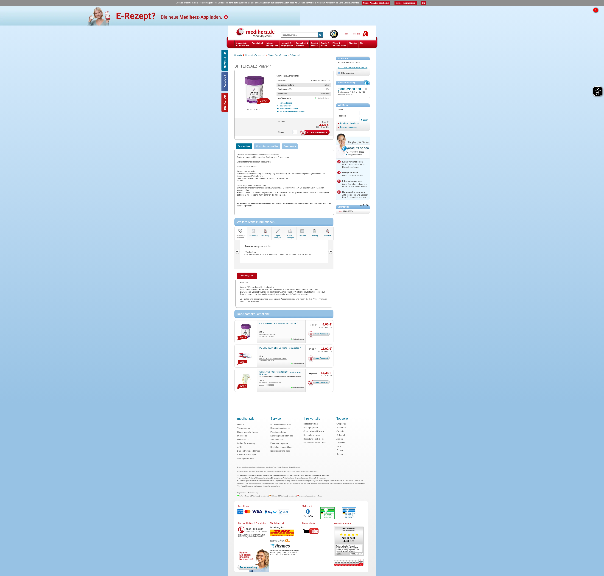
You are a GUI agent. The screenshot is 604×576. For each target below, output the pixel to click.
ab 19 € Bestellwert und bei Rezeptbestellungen (354, 164)
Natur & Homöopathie (272, 44)
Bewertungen (290, 146)
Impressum (242, 436)
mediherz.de (245, 418)
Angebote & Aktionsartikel (242, 44)
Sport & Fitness (314, 44)
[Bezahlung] (269, 512)
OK (423, 3)
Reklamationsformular (280, 428)
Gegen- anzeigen (277, 237)
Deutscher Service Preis (314, 443)
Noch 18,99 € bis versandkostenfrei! (352, 67)
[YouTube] (311, 531)
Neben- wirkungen (290, 237)
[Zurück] (237, 251)
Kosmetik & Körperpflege (287, 44)
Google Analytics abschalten (376, 3)
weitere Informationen (405, 3)
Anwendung (253, 236)
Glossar (240, 424)
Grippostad (341, 424)
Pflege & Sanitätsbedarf (339, 44)
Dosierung (265, 236)
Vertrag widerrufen (245, 458)
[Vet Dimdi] (349, 513)
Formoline (340, 443)
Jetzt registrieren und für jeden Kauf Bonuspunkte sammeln (355, 194)
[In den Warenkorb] (315, 133)
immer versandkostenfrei (352, 174)
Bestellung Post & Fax (313, 439)
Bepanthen (341, 427)
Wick (338, 446)
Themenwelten (243, 428)
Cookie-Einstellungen (246, 454)
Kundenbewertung (311, 435)
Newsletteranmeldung (280, 451)
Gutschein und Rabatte (313, 431)
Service (275, 418)
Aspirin (339, 439)
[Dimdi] (327, 513)
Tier (362, 43)
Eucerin (339, 450)
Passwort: (342, 116)
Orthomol (340, 435)
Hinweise (302, 236)
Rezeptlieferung (310, 424)
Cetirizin (340, 431)
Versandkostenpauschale (271, 486)
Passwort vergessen (279, 443)
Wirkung (315, 236)
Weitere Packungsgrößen (267, 146)
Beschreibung (244, 146)
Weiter (330, 251)
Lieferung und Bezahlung (281, 436)
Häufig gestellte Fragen (247, 432)
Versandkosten (277, 439)
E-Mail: (341, 109)
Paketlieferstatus (278, 432)
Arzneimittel (257, 43)
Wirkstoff (327, 236)
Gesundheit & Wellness (302, 44)
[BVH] (307, 513)
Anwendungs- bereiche (240, 237)
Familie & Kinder (325, 44)
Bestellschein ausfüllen (280, 447)
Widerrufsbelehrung (246, 443)
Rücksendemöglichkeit (280, 424)
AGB (239, 447)
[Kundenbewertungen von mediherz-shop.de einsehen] (349, 542)
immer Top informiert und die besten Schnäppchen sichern (354, 184)
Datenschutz (243, 439)
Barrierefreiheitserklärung (248, 451)
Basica (339, 454)
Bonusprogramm (310, 427)
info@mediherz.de (355, 155)
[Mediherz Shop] (257, 32)
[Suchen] (320, 34)
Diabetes (353, 43)
